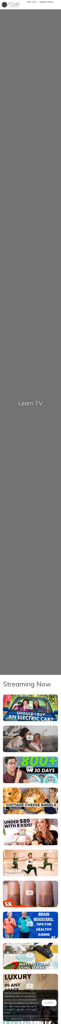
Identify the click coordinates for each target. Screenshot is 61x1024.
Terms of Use (16, 1018)
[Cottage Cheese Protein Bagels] (30, 801)
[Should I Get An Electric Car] (30, 708)
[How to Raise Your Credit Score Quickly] (30, 770)
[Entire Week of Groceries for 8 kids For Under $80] (30, 832)
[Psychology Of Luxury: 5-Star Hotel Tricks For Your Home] (30, 987)
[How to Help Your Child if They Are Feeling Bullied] (30, 739)
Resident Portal (47, 2)
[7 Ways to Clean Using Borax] (30, 956)
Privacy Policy (44, 1018)
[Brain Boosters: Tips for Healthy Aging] (30, 925)
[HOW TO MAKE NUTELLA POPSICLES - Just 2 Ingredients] (30, 894)
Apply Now (31, 2)
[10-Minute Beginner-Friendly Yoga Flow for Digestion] (30, 863)
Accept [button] (49, 1002)
